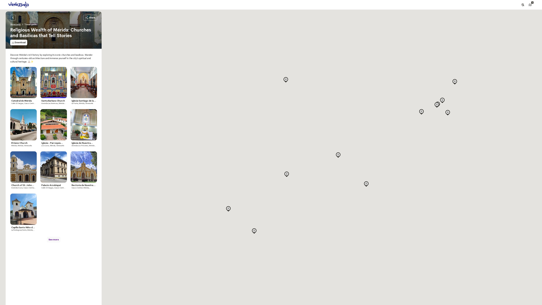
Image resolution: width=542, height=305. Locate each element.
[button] (338, 154)
